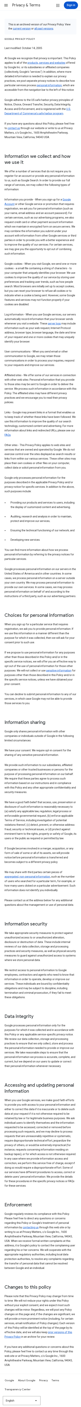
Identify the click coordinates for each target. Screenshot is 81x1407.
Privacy (43, 1380)
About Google (26, 1380)
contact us (14, 128)
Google (9, 1380)
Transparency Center (18, 1389)
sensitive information (58, 670)
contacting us (31, 1227)
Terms (55, 1380)
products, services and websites (46, 62)
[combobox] (21, 1400)
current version (22, 28)
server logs (54, 323)
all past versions (43, 28)
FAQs (8, 434)
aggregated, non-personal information (27, 876)
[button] (6, 5)
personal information (49, 85)
